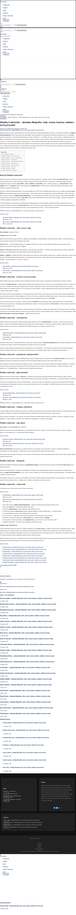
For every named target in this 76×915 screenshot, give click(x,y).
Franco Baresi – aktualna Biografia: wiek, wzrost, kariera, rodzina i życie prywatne (25, 702)
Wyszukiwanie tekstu (21, 25)
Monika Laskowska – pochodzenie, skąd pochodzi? (12, 161)
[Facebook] (1, 90)
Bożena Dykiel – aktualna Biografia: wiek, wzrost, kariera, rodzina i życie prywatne (22, 499)
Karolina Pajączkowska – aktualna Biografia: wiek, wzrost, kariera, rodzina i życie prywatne (24, 562)
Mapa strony (39, 850)
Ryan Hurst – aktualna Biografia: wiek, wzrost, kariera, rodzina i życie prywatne (24, 615)
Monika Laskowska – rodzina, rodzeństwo (11, 165)
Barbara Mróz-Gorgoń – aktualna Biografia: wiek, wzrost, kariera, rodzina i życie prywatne (28, 604)
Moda (4, 10)
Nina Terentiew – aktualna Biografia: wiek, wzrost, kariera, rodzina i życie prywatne (23, 270)
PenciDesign (3, 116)
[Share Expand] (15, 565)
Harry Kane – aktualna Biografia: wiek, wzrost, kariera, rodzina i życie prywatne (25, 633)
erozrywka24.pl (45, 802)
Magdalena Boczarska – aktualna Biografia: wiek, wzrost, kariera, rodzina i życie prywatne (28, 609)
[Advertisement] (38, 67)
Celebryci (6, 5)
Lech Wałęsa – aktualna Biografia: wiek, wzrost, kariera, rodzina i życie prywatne (25, 667)
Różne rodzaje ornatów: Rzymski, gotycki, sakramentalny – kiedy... (12, 796)
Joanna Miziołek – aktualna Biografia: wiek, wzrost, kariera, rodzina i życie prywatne (23, 495)
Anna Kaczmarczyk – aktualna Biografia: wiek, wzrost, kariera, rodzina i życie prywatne (27, 661)
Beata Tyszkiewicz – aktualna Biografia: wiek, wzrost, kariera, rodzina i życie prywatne (26, 638)
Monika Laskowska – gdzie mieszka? (9, 163)
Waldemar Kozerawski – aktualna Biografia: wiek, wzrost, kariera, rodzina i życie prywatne (24, 332)
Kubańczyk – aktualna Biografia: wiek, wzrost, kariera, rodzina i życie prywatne (22, 397)
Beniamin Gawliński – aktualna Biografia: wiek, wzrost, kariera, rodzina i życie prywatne (24, 439)
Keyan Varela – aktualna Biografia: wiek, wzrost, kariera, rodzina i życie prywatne (22, 221)
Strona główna (3, 117)
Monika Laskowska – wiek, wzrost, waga (10, 156)
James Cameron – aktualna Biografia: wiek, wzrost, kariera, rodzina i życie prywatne (26, 621)
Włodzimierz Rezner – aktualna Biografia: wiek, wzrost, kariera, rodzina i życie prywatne (27, 656)
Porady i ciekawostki (8, 15)
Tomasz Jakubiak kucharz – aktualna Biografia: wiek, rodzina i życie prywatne (21, 393)
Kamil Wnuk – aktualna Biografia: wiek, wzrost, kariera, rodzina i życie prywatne (25, 690)
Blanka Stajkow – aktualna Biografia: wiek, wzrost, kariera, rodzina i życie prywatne (23, 551)
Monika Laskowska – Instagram (8, 168)
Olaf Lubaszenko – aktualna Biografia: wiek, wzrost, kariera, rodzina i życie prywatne (23, 443)
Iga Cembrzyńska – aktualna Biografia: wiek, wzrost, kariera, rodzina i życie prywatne (26, 707)
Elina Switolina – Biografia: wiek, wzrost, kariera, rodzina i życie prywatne (20, 266)
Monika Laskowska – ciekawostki (9, 170)
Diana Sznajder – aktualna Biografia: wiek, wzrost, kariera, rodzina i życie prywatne (26, 684)
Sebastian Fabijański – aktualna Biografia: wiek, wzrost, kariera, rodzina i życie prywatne (24, 553)
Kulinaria (5, 7)
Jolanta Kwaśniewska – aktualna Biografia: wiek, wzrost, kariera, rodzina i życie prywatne (27, 673)
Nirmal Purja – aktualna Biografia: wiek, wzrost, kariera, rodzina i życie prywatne (25, 696)
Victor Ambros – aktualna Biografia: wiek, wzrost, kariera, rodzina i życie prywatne (22, 337)
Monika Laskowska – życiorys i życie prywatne (12, 157)
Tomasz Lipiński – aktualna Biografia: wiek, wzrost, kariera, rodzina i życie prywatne (26, 598)
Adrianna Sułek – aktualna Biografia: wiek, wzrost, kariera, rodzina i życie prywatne (26, 650)
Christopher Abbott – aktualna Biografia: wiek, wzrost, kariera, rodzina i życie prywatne (27, 644)
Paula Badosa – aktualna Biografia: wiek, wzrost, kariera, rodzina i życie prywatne (25, 713)
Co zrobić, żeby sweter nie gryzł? (10, 793)
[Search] (1, 23)
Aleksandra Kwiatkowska (13, 128)
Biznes (4, 18)
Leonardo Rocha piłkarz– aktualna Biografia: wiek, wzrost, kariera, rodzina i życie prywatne (24, 549)
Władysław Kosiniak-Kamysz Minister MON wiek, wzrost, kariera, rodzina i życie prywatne (24, 557)
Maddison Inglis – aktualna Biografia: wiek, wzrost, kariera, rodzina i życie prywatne (23, 555)
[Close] (1, 26)
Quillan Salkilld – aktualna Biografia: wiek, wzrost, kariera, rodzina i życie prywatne (26, 679)
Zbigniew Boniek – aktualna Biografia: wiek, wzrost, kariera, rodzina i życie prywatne (23, 547)
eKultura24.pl (44, 838)
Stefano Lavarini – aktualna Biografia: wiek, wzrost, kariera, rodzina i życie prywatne (26, 627)
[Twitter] (4, 90)
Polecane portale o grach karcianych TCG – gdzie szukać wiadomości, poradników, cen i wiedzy (39, 851)
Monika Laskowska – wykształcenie (9, 159)
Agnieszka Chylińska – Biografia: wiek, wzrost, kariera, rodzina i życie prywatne (22, 217)
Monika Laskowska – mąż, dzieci (9, 166)
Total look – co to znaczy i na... (10, 791)
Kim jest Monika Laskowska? (8, 154)
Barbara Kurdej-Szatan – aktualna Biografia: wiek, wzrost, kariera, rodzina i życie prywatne (24, 560)
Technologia (6, 21)
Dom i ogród (6, 19)
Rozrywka (5, 13)
